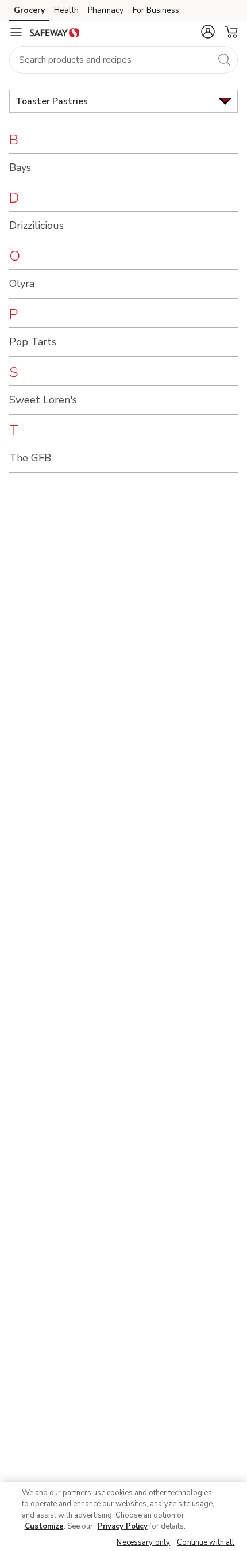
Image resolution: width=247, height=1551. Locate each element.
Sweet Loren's (43, 400)
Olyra (21, 284)
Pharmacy (106, 10)
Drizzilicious (36, 225)
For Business (156, 10)
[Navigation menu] (16, 32)
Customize (44, 1526)
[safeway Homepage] (54, 32)
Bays (20, 167)
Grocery (29, 10)
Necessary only (143, 1542)
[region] (123, 1516)
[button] (207, 31)
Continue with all (205, 1542)
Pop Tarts (32, 342)
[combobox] (123, 60)
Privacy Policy (123, 1526)
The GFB (30, 458)
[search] (224, 59)
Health (66, 10)
